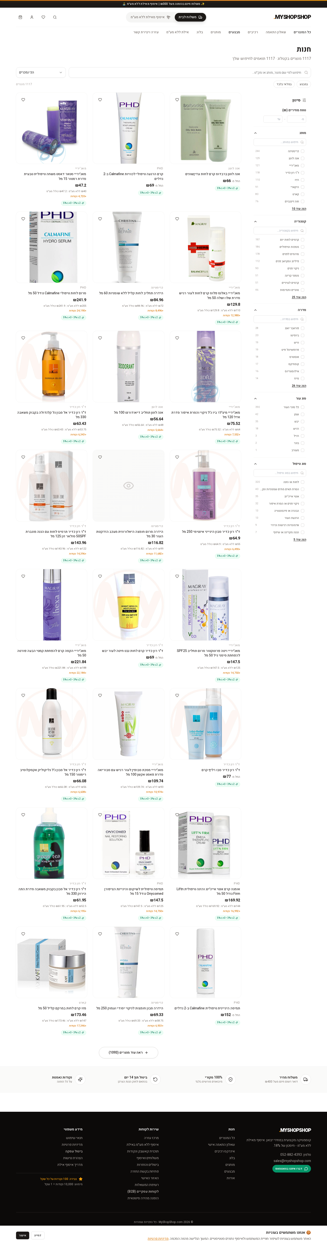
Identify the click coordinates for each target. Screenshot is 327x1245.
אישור (22, 1235)
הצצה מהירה (203, 97)
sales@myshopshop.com (292, 1161)
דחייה (37, 1235)
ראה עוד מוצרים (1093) (126, 1052)
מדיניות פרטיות (72, 1144)
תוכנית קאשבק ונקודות (143, 1151)
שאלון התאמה (276, 32)
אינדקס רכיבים (225, 1151)
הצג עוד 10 (299, 209)
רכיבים (253, 32)
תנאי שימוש (74, 1137)
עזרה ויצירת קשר (146, 32)
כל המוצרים (302, 32)
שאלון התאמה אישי (221, 1144)
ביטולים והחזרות (148, 1164)
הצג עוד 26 (299, 386)
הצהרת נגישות (73, 1158)
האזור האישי (150, 1178)
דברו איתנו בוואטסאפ (288, 1169)
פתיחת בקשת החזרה (144, 1171)
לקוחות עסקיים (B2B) (143, 1191)
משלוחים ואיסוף (147, 1158)
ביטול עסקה (74, 1151)
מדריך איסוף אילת (70, 1164)
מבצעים (234, 32)
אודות (231, 1178)
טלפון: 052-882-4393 (295, 1154)
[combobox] (41, 72)
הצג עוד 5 (299, 539)
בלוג (200, 32)
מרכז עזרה (151, 1137)
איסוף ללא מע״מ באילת (143, 1144)
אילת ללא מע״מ (177, 32)
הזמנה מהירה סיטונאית (143, 1198)
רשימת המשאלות (147, 1184)
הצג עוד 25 (299, 297)
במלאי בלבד (284, 84)
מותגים (216, 32)
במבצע (304, 84)
